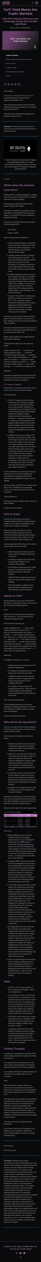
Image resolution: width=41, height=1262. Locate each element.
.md (19, 84)
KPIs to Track (11, 63)
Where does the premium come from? (19, 59)
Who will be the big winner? (15, 72)
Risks (8, 76)
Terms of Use (14, 1249)
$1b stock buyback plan (25, 844)
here (13, 1135)
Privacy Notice (26, 1249)
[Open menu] (37, 3)
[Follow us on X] (17, 1253)
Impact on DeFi (12, 68)
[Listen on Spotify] (24, 1253)
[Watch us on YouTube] (20, 1253)
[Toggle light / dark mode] (20, 1257)
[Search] (33, 3)
